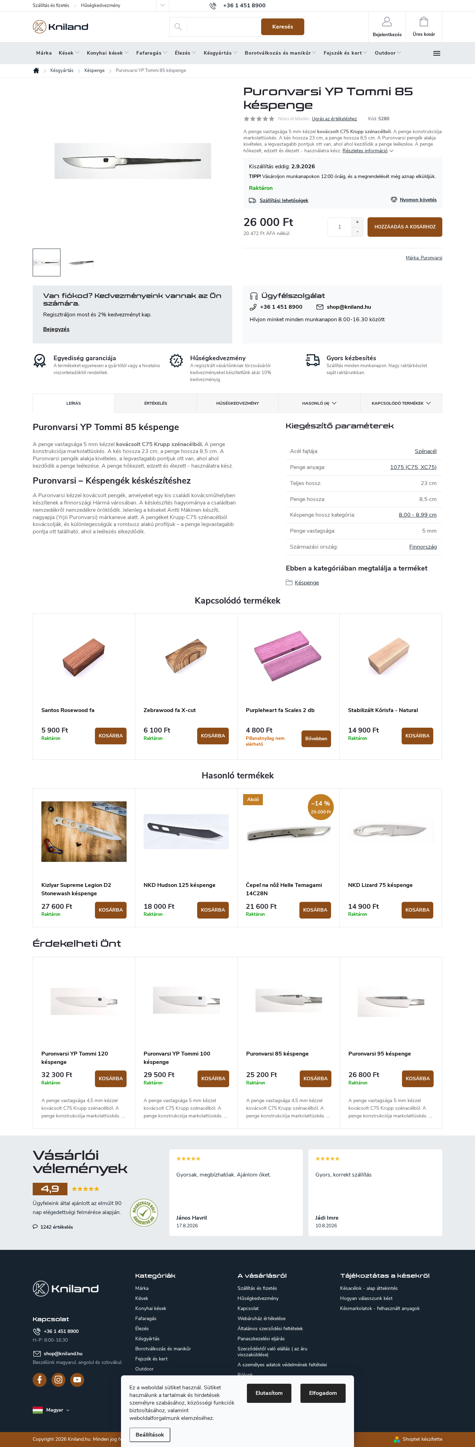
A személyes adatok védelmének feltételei (282, 1364)
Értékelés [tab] (155, 403)
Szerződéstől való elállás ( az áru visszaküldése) (272, 1351)
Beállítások (150, 1435)
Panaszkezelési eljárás (261, 1338)
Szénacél (426, 451)
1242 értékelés (56, 1227)
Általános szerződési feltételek (270, 1328)
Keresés (282, 27)
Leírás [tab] (73, 403)
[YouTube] (77, 1380)
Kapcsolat (248, 1308)
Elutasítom (269, 1393)
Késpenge (307, 583)
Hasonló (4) (315, 403)
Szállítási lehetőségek (284, 200)
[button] (84, 1095)
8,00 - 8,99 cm (418, 515)
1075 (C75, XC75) (413, 467)
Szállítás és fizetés (51, 5)
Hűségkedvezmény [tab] (237, 403)
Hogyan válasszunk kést (366, 1298)
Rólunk (245, 1375)
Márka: (424, 258)
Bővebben (316, 738)
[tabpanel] (84, 686)
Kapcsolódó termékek (398, 403)
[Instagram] (58, 1380)
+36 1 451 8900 (281, 307)
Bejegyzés (56, 329)
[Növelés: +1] (357, 222)
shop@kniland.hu (349, 307)
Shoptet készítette (422, 1439)
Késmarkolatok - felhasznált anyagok (380, 1308)
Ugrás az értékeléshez (334, 119)
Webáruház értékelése (261, 1318)
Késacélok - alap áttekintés (369, 1288)
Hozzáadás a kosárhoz (405, 227)
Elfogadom (323, 1393)
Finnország (423, 547)
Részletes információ (365, 150)
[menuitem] (44, 53)
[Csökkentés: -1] (357, 231)
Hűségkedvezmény (100, 5)
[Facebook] (40, 1380)
